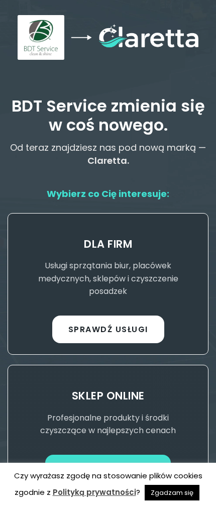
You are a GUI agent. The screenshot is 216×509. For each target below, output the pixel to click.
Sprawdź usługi (108, 329)
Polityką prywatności (94, 492)
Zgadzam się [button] (172, 492)
